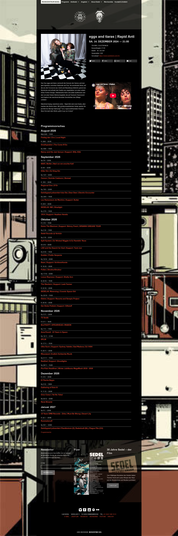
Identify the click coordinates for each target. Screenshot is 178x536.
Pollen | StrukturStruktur (51, 270)
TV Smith (45, 318)
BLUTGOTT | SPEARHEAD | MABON (56, 325)
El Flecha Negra (47, 380)
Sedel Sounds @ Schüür (51, 233)
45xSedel (73, 2)
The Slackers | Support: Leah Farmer (56, 284)
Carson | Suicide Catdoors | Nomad (56, 178)
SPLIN (43, 339)
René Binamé (46, 402)
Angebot (83, 2)
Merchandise (108, 2)
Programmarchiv (46, 432)
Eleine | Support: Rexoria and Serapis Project (60, 299)
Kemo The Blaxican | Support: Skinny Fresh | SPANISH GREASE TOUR (71, 226)
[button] (94, 61)
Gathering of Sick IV (49, 387)
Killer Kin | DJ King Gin (50, 171)
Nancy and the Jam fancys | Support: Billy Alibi (61, 152)
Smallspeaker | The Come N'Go (54, 145)
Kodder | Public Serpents (51, 255)
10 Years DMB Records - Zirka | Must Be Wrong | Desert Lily (66, 414)
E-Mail (43, 463)
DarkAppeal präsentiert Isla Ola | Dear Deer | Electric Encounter (67, 193)
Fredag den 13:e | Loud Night (53, 137)
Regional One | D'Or (49, 185)
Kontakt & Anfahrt (121, 2)
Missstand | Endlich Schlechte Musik (56, 354)
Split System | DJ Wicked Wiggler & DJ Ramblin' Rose (63, 241)
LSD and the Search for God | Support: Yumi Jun (61, 248)
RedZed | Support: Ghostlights (54, 361)
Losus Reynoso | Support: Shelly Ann (57, 277)
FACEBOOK (84, 517)
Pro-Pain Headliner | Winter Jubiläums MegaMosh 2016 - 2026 (67, 368)
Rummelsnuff (46, 421)
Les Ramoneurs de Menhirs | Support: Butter (60, 200)
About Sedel (95, 2)
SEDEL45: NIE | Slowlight (51, 207)
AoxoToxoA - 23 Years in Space (54, 332)
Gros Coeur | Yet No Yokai (52, 395)
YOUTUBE (102, 517)
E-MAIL (66, 517)
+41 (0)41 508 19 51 (109, 514)
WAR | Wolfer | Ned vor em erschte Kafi (57, 164)
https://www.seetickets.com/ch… (109, 56)
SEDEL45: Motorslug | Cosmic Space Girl (58, 291)
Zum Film (112, 486)
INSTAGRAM (93, 517)
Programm (65, 2)
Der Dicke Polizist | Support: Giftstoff (56, 306)
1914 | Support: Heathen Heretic (54, 214)
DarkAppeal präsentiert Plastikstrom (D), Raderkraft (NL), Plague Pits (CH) (72, 428)
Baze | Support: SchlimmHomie (54, 262)
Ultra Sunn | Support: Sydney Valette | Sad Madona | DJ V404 (66, 346)
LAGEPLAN (74, 517)
